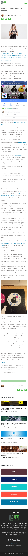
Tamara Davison (6, 411)
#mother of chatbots (20, 381)
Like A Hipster (22, 142)
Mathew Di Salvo (6, 442)
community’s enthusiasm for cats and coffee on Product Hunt (13, 243)
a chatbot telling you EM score (9, 53)
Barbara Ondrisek (19, 155)
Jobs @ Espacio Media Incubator (14, 545)
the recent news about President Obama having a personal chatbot (14, 58)
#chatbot (10, 381)
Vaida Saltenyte (9, 15)
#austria (4, 381)
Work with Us (14, 543)
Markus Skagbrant (6, 427)
